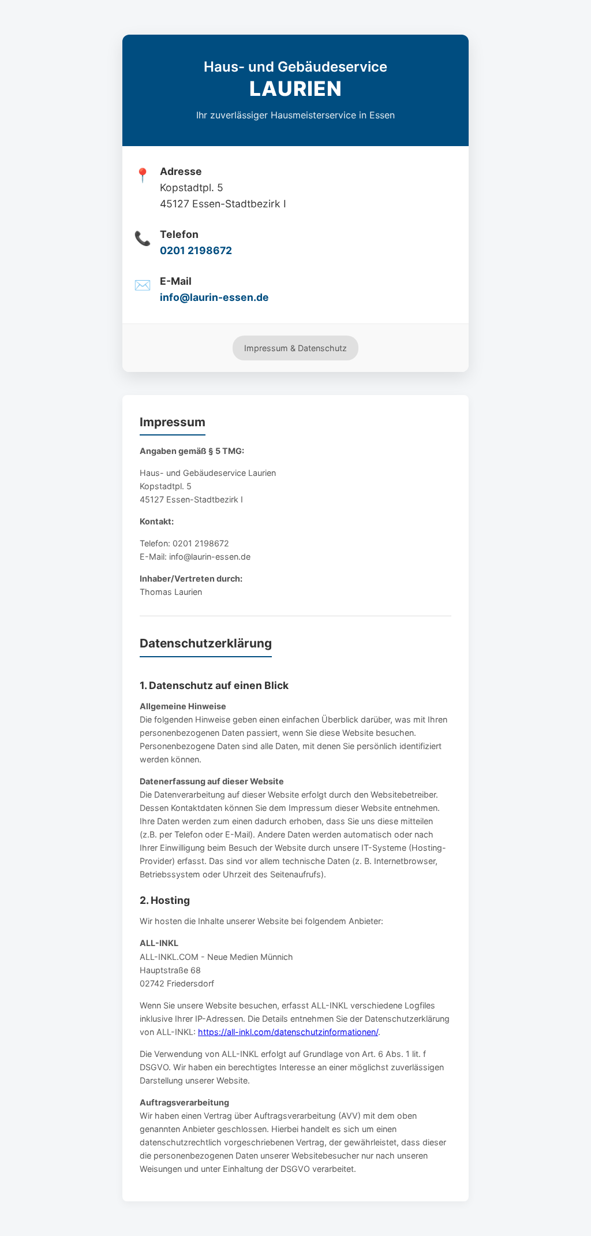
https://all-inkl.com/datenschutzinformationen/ (288, 1032)
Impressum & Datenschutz (295, 348)
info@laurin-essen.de (214, 297)
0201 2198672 (196, 250)
